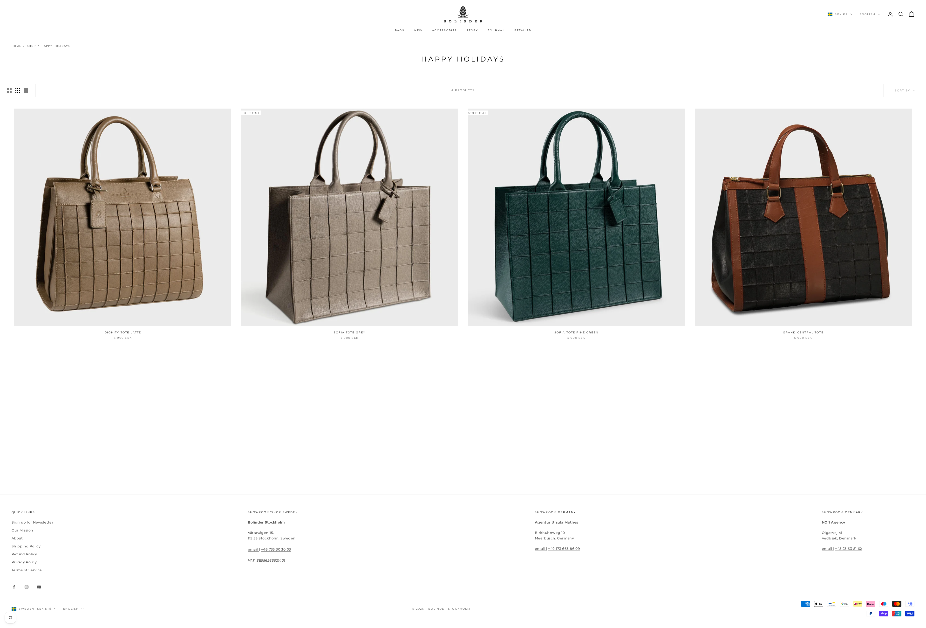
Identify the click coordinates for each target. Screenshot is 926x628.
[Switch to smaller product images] (17, 90)
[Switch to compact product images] (26, 90)
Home (16, 46)
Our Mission (22, 530)
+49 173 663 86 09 (564, 548)
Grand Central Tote (803, 332)
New (418, 30)
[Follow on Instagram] (26, 587)
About (17, 538)
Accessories (444, 30)
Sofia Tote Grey (349, 332)
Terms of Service (27, 570)
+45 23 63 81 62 (848, 548)
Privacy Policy (24, 562)
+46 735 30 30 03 (276, 549)
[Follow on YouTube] (39, 587)
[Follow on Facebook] (14, 587)
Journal (496, 30)
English (867, 14)
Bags (400, 30)
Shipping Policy (26, 546)
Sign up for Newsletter (32, 522)
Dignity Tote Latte (122, 332)
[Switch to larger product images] (9, 90)
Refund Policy (24, 554)
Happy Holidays (55, 46)
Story (472, 30)
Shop (31, 46)
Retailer (522, 30)
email (253, 549)
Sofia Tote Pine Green (576, 332)
